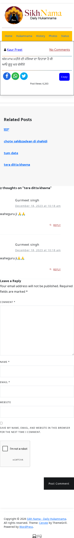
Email (5, 382)
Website (5, 402)
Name (5, 362)
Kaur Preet (14, 50)
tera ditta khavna (17, 165)
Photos (53, 36)
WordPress (26, 527)
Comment (7, 302)
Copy (64, 76)
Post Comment (59, 483)
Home (8, 36)
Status (65, 36)
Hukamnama (24, 36)
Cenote (43, 523)
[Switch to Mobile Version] (37, 536)
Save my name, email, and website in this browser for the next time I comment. (35, 430)
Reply (57, 225)
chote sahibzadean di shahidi (25, 141)
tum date (11, 153)
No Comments (59, 50)
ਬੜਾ (6, 130)
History (40, 36)
